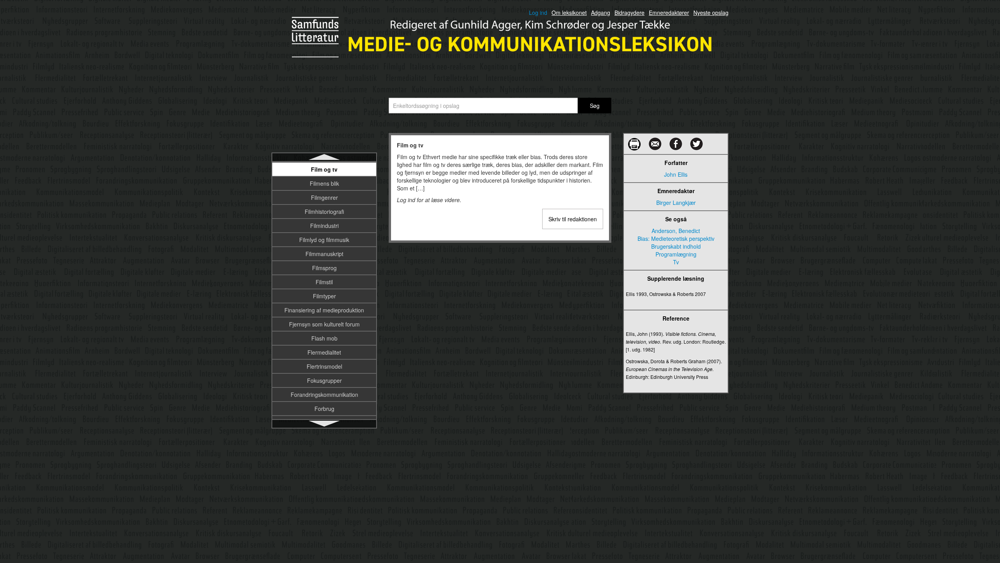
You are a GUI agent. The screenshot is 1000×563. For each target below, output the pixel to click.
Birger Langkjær (676, 202)
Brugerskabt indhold (676, 246)
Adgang (600, 12)
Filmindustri (324, 226)
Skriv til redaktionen (572, 219)
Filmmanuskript (324, 254)
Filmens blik (324, 183)
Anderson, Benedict (676, 231)
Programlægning (675, 254)
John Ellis (676, 174)
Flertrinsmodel (324, 366)
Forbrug (324, 408)
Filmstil (324, 282)
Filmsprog (324, 268)
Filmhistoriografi (324, 211)
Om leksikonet (569, 12)
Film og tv (324, 169)
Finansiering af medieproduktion (324, 310)
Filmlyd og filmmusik (324, 240)
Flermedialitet (324, 352)
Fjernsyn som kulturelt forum (324, 324)
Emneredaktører (669, 12)
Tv (676, 262)
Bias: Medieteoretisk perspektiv (676, 238)
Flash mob (324, 338)
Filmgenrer (324, 197)
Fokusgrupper (324, 380)
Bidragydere (629, 12)
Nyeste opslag (711, 12)
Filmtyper (324, 296)
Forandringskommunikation (324, 394)
